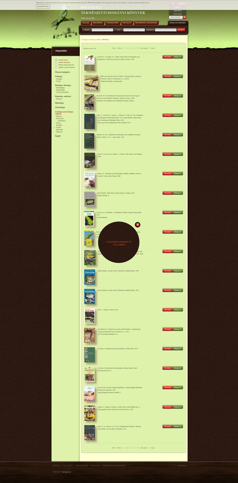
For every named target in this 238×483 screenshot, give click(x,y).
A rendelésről (82, 465)
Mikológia (59, 103)
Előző (119, 48)
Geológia (59, 79)
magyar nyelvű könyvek (67, 67)
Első (114, 48)
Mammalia (59, 129)
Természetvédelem (62, 92)
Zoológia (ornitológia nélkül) (64, 113)
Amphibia (59, 125)
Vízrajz (58, 81)
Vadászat (59, 132)
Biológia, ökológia (63, 85)
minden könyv (63, 60)
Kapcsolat (95, 465)
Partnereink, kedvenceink (114, 465)
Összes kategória (62, 72)
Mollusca (59, 116)
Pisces (58, 123)
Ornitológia (60, 107)
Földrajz (58, 76)
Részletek (167, 57)
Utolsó (153, 48)
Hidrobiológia (60, 88)
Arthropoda (59, 118)
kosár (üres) (177, 14)
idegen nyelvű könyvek (66, 65)
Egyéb (58, 136)
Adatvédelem (182, 465)
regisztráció (178, 10)
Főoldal (56, 465)
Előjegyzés (177, 57)
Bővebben (146, 3)
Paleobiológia (60, 90)
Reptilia (58, 127)
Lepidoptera (62, 121)
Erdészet (59, 99)
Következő (144, 48)
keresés (181, 30)
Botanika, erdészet (63, 96)
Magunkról (68, 465)
